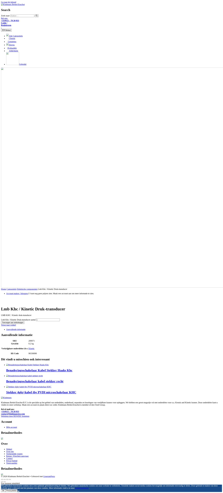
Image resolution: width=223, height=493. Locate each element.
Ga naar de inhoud (8, 2)
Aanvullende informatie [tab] (15, 329)
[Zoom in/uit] (2, 479)
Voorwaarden (11, 463)
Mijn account (11, 427)
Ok (3, 491)
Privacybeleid (11, 461)
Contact (9, 458)
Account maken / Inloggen (17, 293)
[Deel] (7, 479)
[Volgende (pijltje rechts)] (5, 481)
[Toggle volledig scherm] (5, 479)
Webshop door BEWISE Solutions (15, 416)
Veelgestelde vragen (14, 454)
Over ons (10, 451)
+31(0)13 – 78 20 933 (10, 411)
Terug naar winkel (8, 325)
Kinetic (31, 348)
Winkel (9, 449)
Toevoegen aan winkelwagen (12, 323)
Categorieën (11, 289)
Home (3, 289)
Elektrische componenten (27, 289)
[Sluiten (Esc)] (10, 479)
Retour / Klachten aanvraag (17, 456)
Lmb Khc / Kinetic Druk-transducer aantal (18, 320)
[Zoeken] (36, 15)
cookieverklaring (82, 488)
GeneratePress (49, 476)
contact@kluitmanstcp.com (13, 414)
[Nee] (18, 491)
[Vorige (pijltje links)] (2, 481)
